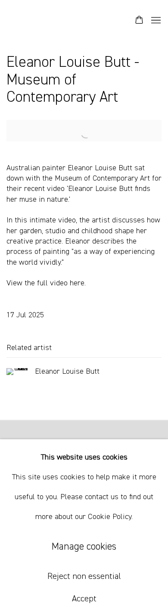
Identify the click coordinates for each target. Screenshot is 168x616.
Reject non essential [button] (84, 576)
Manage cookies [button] (84, 547)
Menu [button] (155, 20)
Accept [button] (84, 598)
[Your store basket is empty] (139, 20)
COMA (45, 21)
